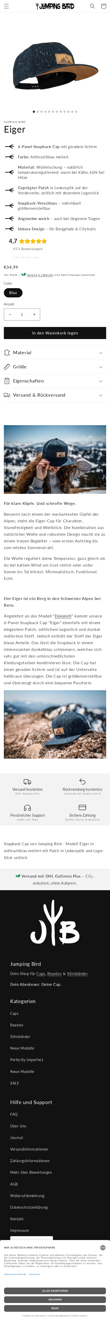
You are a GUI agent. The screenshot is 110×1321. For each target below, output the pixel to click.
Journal (16, 1137)
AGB (14, 1184)
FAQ (14, 1114)
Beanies (54, 973)
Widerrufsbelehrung (27, 1196)
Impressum (19, 1230)
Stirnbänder (77, 973)
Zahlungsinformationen (30, 1161)
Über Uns (18, 1126)
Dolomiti (63, 615)
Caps (40, 973)
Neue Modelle (22, 1048)
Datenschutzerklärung (29, 1207)
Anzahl (9, 304)
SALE (14, 1083)
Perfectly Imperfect (26, 1060)
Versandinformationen (29, 1149)
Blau (13, 292)
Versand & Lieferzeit (40, 274)
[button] (6, 6)
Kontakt (17, 1219)
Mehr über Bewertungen (27, 257)
